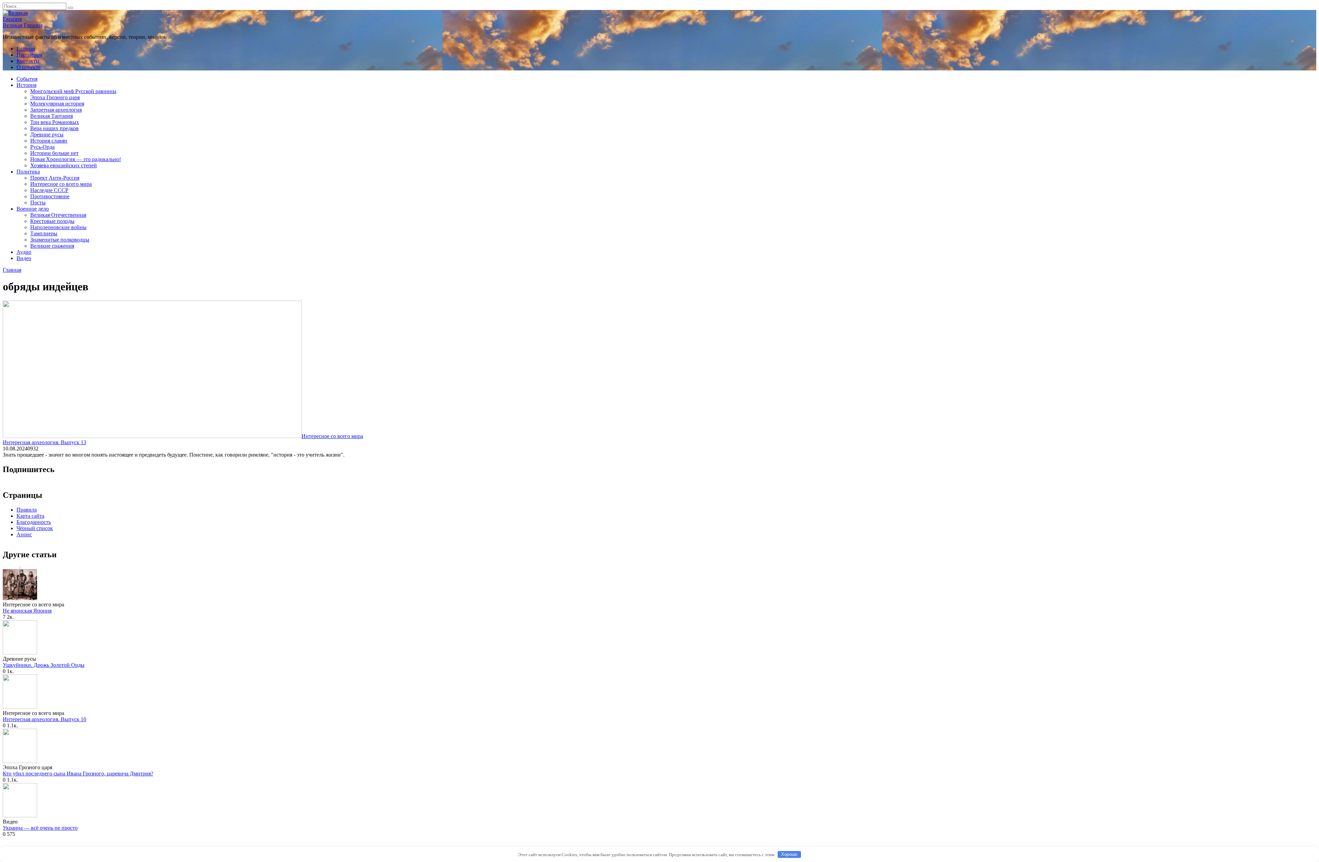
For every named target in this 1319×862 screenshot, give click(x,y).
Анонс (24, 534)
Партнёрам (29, 55)
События (26, 79)
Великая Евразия (23, 25)
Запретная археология (56, 110)
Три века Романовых (54, 122)
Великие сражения (52, 246)
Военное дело (32, 209)
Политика (28, 172)
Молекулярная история (57, 104)
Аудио (23, 252)
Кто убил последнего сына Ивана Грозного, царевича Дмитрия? (78, 773)
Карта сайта (30, 516)
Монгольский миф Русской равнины (73, 91)
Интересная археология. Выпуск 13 (44, 442)
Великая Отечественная (58, 215)
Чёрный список (34, 528)
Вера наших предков (54, 128)
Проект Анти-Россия (54, 178)
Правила (26, 510)
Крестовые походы (52, 221)
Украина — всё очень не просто (40, 828)
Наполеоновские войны (58, 227)
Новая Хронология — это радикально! (75, 159)
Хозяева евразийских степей (63, 165)
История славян (48, 141)
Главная (25, 49)
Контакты (28, 61)
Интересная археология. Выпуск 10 (44, 719)
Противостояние (49, 196)
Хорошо (789, 854)
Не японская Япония (27, 611)
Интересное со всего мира (61, 184)
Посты (38, 202)
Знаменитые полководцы (59, 240)
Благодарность (33, 522)
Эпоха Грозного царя (55, 97)
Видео (23, 258)
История (26, 85)
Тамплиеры (43, 233)
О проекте (28, 67)
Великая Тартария (51, 116)
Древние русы (47, 134)
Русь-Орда (42, 147)
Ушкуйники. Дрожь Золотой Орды (43, 665)
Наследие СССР (49, 190)
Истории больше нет (54, 153)
